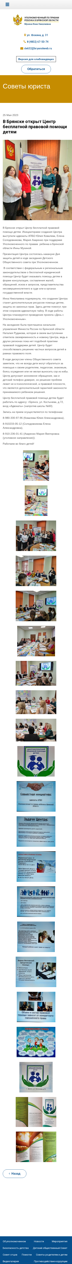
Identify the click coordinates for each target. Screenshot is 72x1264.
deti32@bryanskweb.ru (38, 48)
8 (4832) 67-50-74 (37, 41)
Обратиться (36, 69)
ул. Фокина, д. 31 (37, 35)
